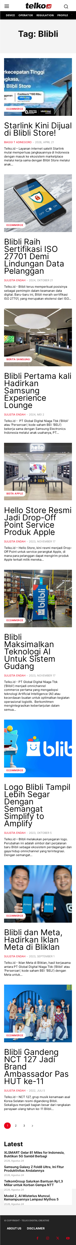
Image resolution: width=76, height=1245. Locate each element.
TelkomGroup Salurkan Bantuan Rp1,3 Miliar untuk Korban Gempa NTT (33, 1183)
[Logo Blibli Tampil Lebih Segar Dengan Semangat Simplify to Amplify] (38, 748)
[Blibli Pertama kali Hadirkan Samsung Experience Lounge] (38, 337)
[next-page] (32, 1126)
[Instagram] (48, 1238)
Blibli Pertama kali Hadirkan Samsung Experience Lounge (37, 390)
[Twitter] (58, 1238)
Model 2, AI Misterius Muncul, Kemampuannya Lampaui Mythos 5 (31, 1197)
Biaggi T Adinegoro (18, 142)
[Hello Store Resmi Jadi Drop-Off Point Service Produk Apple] (38, 472)
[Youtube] (68, 1238)
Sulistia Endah (15, 280)
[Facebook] (37, 1238)
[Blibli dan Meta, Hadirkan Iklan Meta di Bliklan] (38, 894)
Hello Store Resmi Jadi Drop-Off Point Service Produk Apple (38, 521)
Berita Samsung (18, 359)
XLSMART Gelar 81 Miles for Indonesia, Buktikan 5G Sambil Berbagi (34, 1154)
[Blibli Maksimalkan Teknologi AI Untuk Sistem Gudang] (38, 598)
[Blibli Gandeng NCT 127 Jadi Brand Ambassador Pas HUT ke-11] (38, 1013)
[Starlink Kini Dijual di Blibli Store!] (38, 87)
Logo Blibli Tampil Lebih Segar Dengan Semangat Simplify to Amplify (37, 805)
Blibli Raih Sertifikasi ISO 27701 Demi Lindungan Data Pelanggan (34, 256)
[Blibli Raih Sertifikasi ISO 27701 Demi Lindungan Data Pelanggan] (38, 203)
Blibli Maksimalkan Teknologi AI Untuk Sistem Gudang (29, 651)
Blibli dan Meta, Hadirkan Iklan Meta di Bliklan (33, 939)
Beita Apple (14, 493)
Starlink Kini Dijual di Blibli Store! (38, 129)
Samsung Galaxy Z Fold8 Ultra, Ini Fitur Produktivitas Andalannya (34, 1169)
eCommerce (14, 108)
